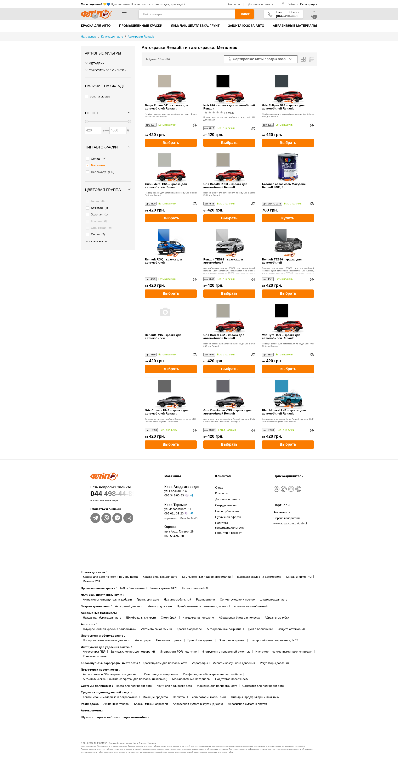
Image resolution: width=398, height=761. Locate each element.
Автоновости (281, 512)
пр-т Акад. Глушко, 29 (179, 531)
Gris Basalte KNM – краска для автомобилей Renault (225, 185)
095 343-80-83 (174, 495)
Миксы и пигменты (299, 576)
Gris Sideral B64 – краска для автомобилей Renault (166, 185)
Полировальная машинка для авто (106, 640)
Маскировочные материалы (191, 679)
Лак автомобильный (177, 599)
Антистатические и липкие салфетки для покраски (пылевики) (125, 679)
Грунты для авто (148, 599)
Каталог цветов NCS (163, 588)
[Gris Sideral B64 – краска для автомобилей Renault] (170, 166)
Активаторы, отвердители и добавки (107, 599)
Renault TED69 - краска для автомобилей (223, 261)
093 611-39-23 (174, 513)
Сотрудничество (226, 505)
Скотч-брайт (169, 617)
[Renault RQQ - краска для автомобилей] (170, 242)
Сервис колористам (286, 518)
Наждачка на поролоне (198, 617)
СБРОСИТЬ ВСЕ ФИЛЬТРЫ (107, 70)
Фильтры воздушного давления (234, 663)
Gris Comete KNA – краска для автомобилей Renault (166, 412)
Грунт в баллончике (259, 629)
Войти (292, 4)
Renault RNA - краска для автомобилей (163, 336)
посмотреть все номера (104, 500)
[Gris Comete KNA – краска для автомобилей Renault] (170, 393)
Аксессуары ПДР (94, 651)
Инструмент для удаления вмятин (106, 647)
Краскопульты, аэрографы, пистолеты (110, 663)
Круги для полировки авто (174, 685)
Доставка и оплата (260, 4)
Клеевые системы (95, 656)
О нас (219, 487)
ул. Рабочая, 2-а (175, 490)
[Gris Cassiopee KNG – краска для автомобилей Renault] (229, 393)
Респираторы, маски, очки (208, 697)
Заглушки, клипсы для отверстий (132, 651)
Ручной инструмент (200, 640)
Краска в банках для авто (160, 576)
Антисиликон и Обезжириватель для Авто (111, 674)
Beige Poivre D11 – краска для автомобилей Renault (166, 107)
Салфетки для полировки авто (263, 685)
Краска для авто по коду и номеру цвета (110, 576)
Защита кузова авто (246, 25)
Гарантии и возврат (228, 532)
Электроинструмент (232, 640)
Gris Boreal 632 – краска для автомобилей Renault (223, 336)
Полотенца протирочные (161, 674)
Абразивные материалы (295, 25)
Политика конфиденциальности (230, 525)
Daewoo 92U (91, 581)
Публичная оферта (228, 517)
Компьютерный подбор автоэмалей (206, 576)
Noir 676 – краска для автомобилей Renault (229, 107)
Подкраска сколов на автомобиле (258, 576)
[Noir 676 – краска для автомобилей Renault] (229, 88)
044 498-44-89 (113, 493)
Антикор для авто (160, 606)
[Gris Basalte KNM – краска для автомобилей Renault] (229, 166)
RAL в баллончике (132, 588)
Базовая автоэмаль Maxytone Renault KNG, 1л (284, 185)
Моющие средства (155, 697)
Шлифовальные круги (141, 617)
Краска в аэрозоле (189, 629)
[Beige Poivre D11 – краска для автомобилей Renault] (170, 88)
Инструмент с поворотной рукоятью (226, 651)
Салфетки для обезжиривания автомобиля (212, 674)
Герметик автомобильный (250, 606)
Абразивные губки (277, 617)
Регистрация (308, 4)
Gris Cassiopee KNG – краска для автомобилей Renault (227, 412)
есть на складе (100, 96)
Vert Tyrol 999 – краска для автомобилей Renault (281, 336)
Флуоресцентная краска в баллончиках (109, 629)
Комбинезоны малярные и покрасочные (110, 697)
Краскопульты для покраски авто (165, 663)
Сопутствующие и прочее (237, 599)
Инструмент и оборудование (103, 635)
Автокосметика (92, 710)
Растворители (205, 599)
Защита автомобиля (292, 629)
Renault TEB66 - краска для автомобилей (282, 261)
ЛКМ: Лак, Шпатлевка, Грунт (195, 25)
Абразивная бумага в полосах (239, 617)
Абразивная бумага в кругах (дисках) (198, 703)
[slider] (86, 121)
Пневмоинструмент (169, 640)
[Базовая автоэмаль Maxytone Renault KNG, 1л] (287, 166)
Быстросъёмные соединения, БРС (274, 640)
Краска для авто (96, 25)
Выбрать (171, 143)
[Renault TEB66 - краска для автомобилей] (287, 242)
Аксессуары (143, 640)
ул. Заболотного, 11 (177, 509)
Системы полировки (97, 685)
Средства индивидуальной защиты (108, 692)
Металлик (96, 63)
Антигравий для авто (129, 606)
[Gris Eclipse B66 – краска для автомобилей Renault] (287, 88)
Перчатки (179, 697)
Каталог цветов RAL (195, 588)
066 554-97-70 (174, 536)
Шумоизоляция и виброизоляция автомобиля (115, 717)
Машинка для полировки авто (217, 685)
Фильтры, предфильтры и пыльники (255, 697)
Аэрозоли (89, 624)
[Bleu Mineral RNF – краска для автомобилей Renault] (287, 393)
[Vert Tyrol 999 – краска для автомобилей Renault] (287, 317)
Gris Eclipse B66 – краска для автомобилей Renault (283, 107)
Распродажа (91, 703)
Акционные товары (116, 703)
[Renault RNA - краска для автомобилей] (170, 317)
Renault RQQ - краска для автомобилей (163, 261)
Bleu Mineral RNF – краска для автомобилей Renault (284, 412)
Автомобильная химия (156, 629)
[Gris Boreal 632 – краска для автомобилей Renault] (229, 317)
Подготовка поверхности (100, 669)
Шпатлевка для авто (273, 599)
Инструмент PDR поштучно (178, 651)
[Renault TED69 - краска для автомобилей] (229, 242)
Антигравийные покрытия (224, 629)
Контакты (233, 4)
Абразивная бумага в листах (247, 703)
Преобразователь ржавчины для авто (202, 606)
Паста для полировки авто (134, 685)
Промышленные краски (140, 25)
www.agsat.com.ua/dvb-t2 (290, 523)
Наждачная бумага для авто (102, 617)
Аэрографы (200, 663)
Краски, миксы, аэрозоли (151, 703)
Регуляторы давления (275, 663)
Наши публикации (227, 511)
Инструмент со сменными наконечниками (283, 651)
